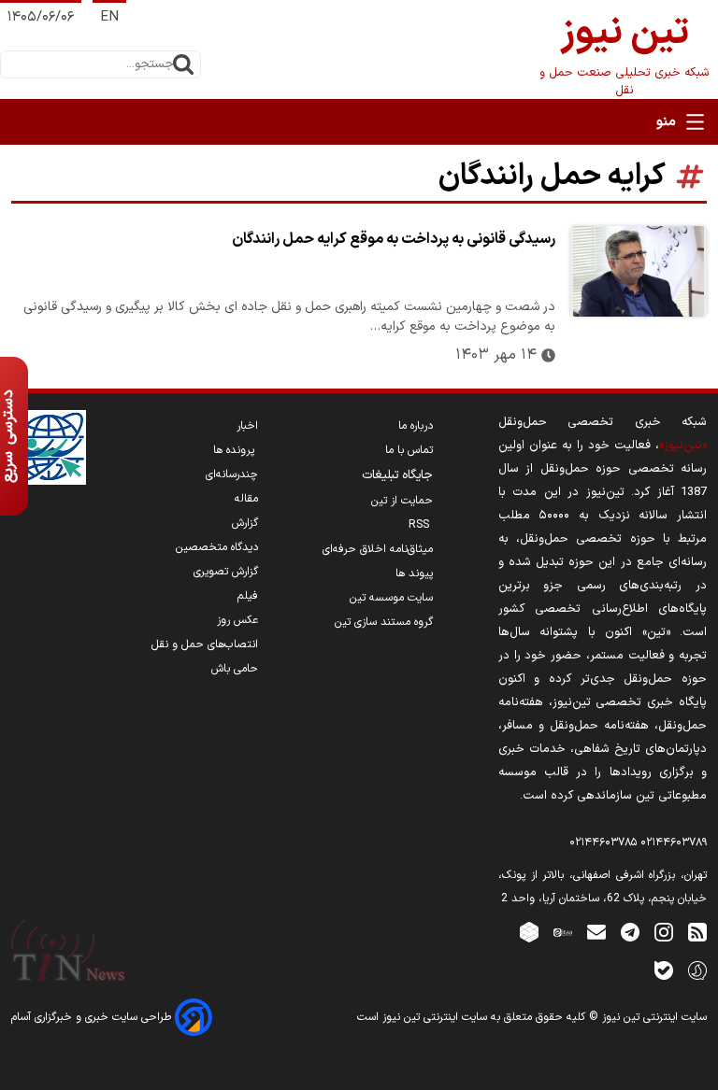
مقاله (246, 498)
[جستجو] (183, 64)
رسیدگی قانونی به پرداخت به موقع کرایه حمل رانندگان (393, 239)
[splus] (697, 970)
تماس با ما (409, 450)
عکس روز (237, 620)
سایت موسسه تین (391, 597)
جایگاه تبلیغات (397, 475)
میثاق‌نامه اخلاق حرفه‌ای (378, 549)
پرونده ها (235, 450)
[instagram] (663, 931)
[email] (596, 931)
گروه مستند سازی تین (384, 622)
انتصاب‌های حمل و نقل (204, 644)
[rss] (697, 931)
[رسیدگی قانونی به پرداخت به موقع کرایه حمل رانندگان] (638, 271)
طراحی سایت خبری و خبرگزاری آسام (93, 1017)
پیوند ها (414, 573)
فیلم (247, 595)
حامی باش (234, 668)
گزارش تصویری (226, 571)
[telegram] (630, 931)
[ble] (663, 970)
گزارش (245, 523)
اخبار (247, 426)
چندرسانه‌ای (232, 474)
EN (109, 17)
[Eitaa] (562, 931)
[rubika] (529, 931)
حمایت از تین (402, 500)
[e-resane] (48, 447)
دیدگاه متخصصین (217, 547)
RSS (421, 525)
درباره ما (415, 426)
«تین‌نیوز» (683, 445)
